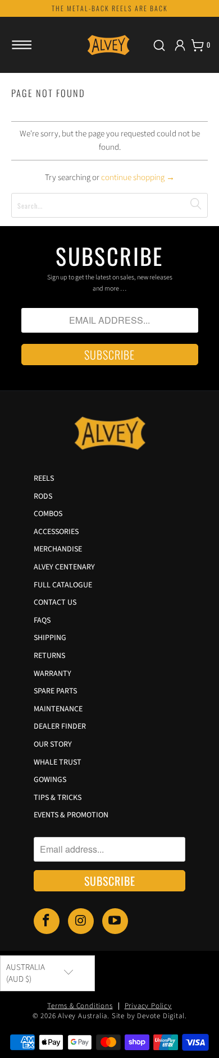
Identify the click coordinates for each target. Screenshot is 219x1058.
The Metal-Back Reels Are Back (110, 8)
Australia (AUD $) (25, 973)
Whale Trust (57, 762)
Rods (43, 496)
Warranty (52, 673)
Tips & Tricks (57, 797)
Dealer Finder (60, 726)
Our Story (53, 744)
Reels (44, 478)
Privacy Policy (148, 1006)
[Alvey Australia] (109, 45)
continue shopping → (138, 177)
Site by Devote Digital (148, 1016)
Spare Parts (55, 691)
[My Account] (180, 45)
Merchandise (58, 549)
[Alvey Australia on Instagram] (81, 921)
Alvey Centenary (64, 567)
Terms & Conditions (79, 1006)
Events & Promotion (71, 815)
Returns (49, 655)
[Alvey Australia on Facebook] (47, 921)
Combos (48, 513)
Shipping (50, 637)
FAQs (42, 620)
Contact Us (55, 602)
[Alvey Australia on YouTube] (115, 921)
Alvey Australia (82, 1016)
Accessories (56, 531)
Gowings (50, 779)
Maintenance (58, 709)
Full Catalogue (63, 585)
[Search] (159, 45)
